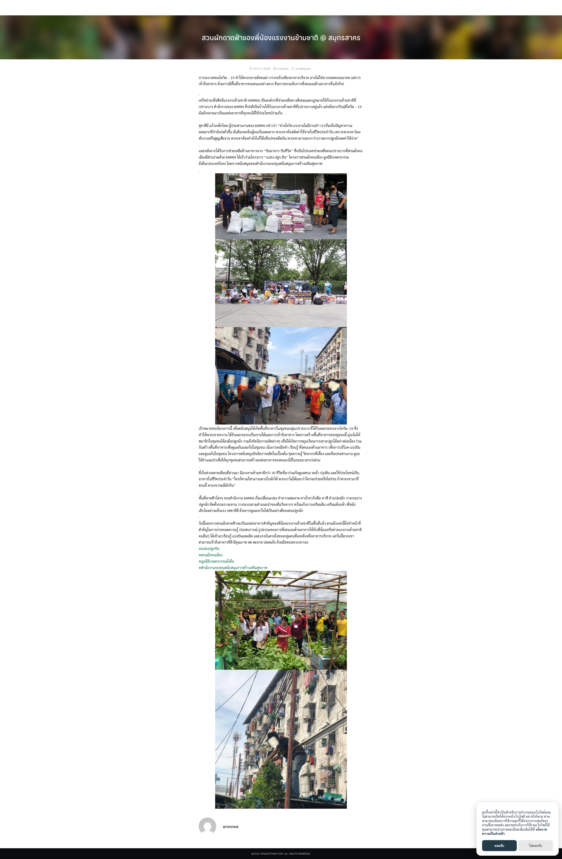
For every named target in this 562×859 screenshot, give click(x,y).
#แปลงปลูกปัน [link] (209, 548)
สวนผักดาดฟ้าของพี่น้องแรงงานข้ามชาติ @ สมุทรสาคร (281, 37)
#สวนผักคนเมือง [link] (210, 555)
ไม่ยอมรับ (535, 845)
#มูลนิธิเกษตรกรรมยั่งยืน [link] (216, 561)
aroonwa (283, 68)
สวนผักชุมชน (303, 68)
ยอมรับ (499, 845)
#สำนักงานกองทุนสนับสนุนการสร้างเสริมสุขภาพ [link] (233, 567)
